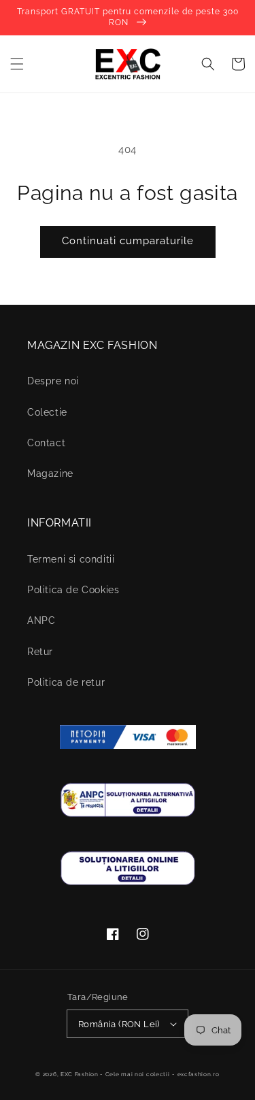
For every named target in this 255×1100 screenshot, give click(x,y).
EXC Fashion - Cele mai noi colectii (115, 1074)
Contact (46, 442)
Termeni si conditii (70, 559)
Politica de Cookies (73, 589)
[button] (17, 64)
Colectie (47, 412)
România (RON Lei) (119, 1024)
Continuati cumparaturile (128, 241)
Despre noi (53, 381)
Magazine (50, 473)
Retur (40, 651)
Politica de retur (66, 682)
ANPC (41, 620)
